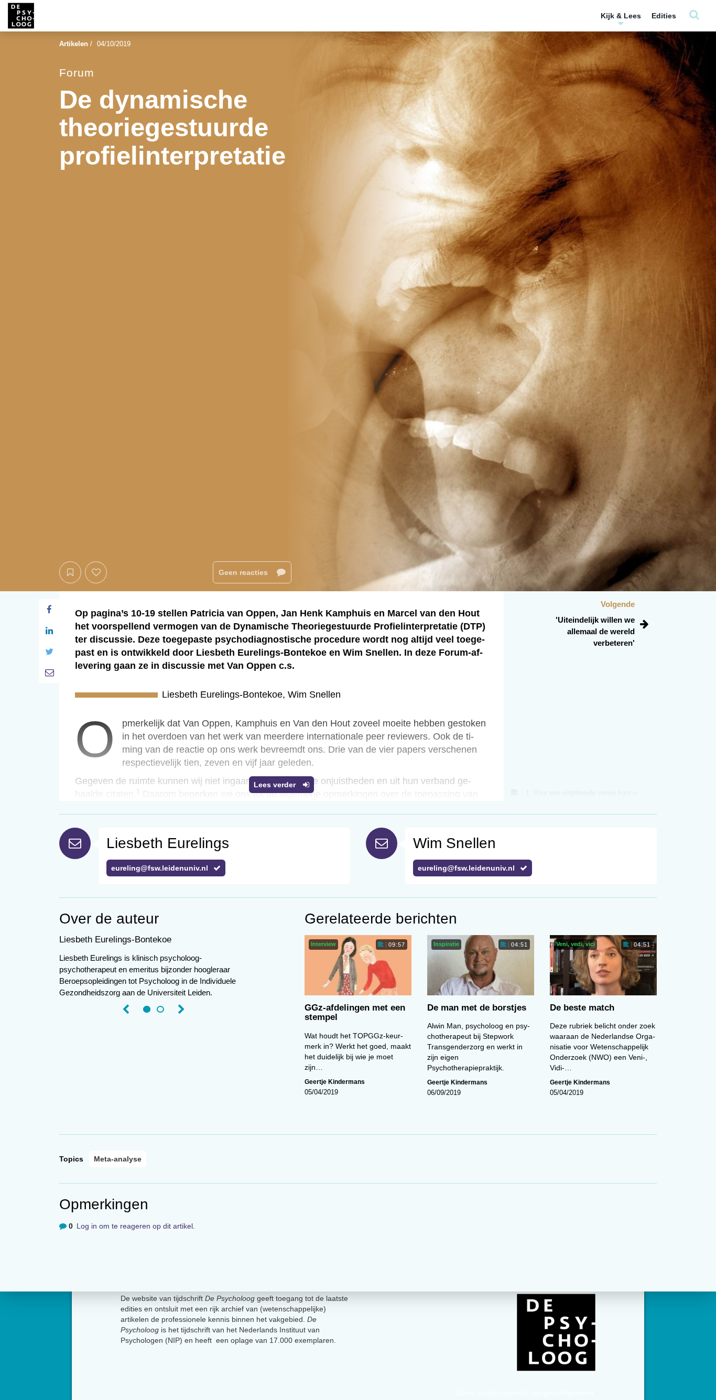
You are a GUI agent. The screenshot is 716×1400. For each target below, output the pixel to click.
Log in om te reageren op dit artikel (135, 1226)
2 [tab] (160, 1009)
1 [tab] (146, 1009)
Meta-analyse (118, 1159)
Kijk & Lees (621, 16)
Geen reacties (244, 572)
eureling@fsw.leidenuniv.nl (159, 868)
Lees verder (276, 784)
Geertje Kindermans (335, 1082)
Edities (664, 16)
